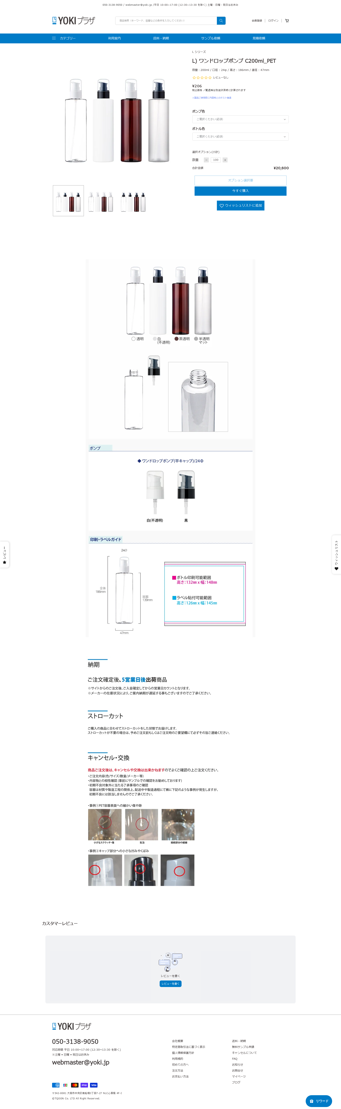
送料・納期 (239, 1041)
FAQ (234, 1059)
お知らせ (237, 1065)
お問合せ (237, 1071)
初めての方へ (180, 1065)
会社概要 (177, 1041)
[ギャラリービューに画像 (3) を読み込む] (133, 200)
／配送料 (208, 90)
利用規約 (177, 1059)
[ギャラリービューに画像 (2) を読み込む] (101, 200)
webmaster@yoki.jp (139, 5)
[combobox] (170, 20)
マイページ (239, 1077)
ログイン (273, 21)
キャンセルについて (244, 1053)
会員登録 (257, 21)
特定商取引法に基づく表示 (188, 1047)
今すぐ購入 (240, 191)
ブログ (236, 1082)
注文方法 (177, 1071)
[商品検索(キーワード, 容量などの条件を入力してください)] (221, 21)
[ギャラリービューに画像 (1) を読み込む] (68, 200)
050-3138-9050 (112, 5)
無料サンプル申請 (243, 1047)
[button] (64, 38)
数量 (195, 160)
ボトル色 (198, 129)
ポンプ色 (198, 111)
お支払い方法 (180, 1077)
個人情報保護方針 (183, 1053)
